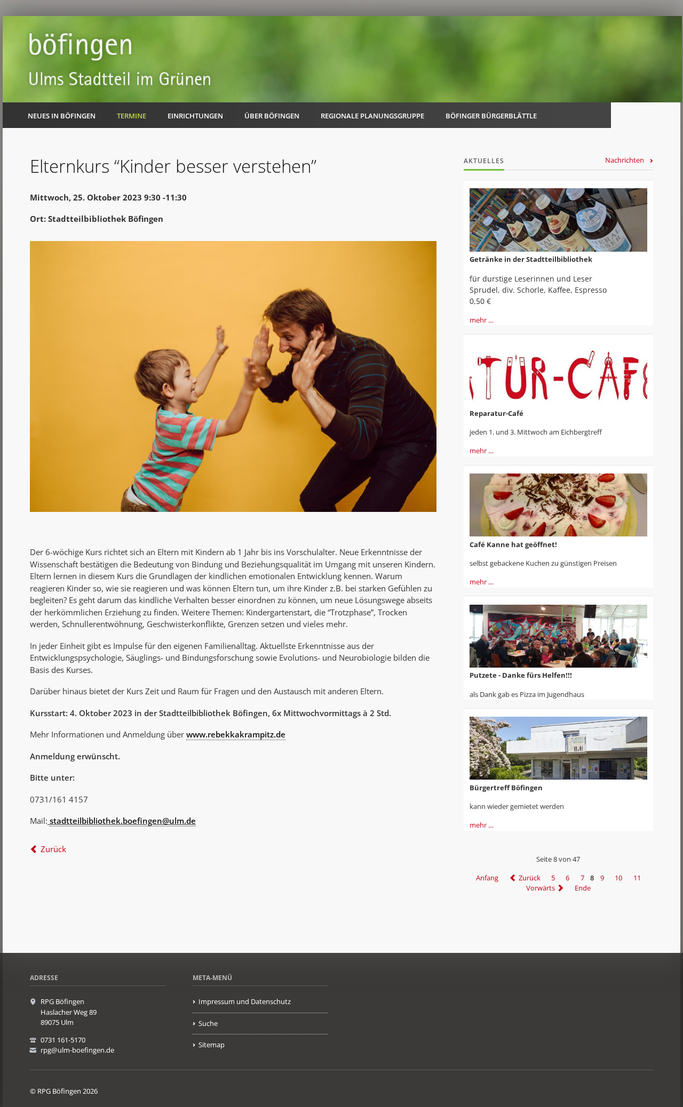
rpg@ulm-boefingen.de (77, 1050)
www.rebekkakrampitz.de (235, 734)
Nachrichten (624, 160)
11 (637, 878)
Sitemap (211, 1044)
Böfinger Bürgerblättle (491, 116)
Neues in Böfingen (62, 116)
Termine (131, 116)
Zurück (53, 849)
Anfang (487, 878)
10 (618, 878)
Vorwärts (540, 888)
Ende (583, 888)
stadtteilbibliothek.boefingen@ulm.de (123, 820)
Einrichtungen (195, 116)
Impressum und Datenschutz (244, 1001)
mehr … (482, 320)
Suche (208, 1023)
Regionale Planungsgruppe (372, 116)
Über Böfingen (271, 116)
